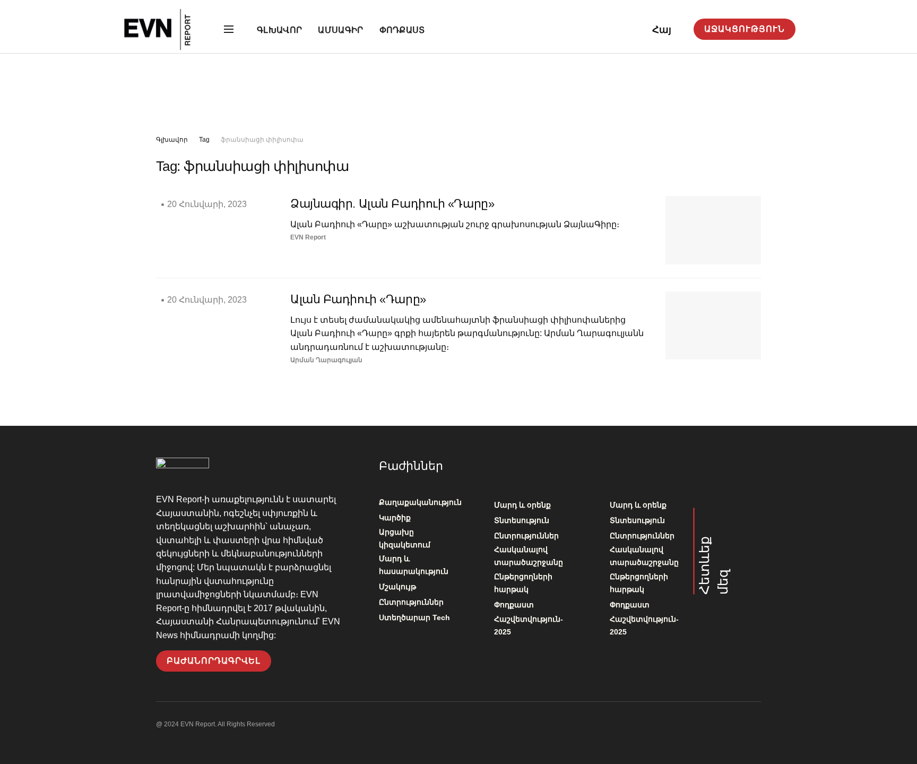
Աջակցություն (744, 28)
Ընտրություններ (411, 602)
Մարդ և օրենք (522, 505)
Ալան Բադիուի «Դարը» (358, 299)
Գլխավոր (279, 30)
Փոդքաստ (402, 30)
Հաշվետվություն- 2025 (528, 625)
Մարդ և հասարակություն (413, 565)
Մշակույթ (397, 586)
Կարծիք (395, 517)
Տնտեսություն (521, 520)
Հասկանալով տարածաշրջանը (528, 555)
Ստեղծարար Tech (414, 617)
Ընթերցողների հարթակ (523, 583)
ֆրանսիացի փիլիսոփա (262, 139)
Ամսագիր (340, 30)
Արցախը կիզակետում (404, 538)
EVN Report (308, 237)
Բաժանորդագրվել (214, 660)
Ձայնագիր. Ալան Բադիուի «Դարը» (392, 203)
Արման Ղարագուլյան (326, 360)
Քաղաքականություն (420, 502)
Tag (204, 139)
